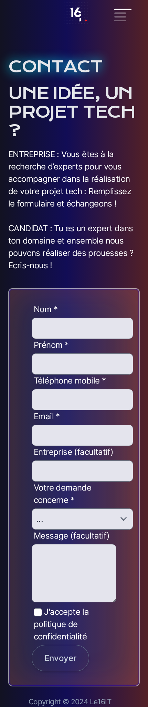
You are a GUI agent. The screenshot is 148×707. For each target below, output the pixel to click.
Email (47, 416)
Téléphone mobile (70, 381)
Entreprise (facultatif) (73, 452)
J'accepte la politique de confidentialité (61, 624)
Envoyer (60, 658)
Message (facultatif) (71, 536)
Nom (45, 309)
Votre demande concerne (62, 494)
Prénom (51, 345)
